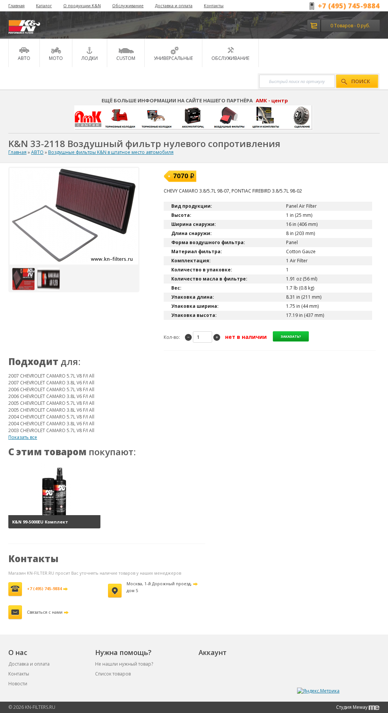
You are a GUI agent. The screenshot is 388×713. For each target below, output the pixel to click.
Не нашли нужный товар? (124, 664)
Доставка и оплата (173, 5)
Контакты (214, 5)
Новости (17, 683)
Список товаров (113, 674)
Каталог (44, 5)
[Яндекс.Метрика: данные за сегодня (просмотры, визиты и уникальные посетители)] (318, 691)
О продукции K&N (82, 5)
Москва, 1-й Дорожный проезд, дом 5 (159, 587)
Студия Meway (352, 707)
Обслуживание (128, 5)
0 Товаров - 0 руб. (350, 25)
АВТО (37, 152)
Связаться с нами (45, 612)
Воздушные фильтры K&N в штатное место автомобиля (111, 152)
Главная (16, 5)
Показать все (22, 437)
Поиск (360, 81)
